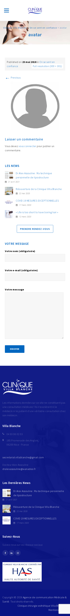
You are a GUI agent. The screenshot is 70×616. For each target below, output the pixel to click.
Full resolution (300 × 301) (47, 66)
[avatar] (35, 105)
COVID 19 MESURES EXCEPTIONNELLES (37, 200)
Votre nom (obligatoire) (20, 251)
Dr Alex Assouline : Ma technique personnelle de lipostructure (34, 175)
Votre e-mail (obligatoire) (21, 270)
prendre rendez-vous (35, 228)
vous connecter (27, 146)
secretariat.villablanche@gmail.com (23, 457)
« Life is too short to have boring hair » (37, 212)
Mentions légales (58, 609)
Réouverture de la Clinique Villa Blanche (39, 189)
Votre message (14, 289)
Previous (13, 77)
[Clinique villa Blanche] (35, 10)
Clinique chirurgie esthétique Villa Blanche (42, 605)
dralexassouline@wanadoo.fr (19, 469)
